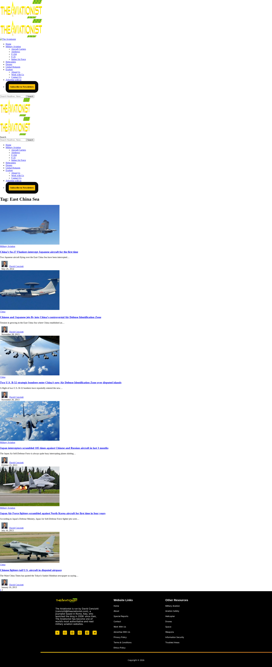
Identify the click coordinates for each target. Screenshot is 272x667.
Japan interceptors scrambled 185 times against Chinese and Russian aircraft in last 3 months (54, 448)
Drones (168, 621)
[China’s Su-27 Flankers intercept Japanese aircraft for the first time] (30, 244)
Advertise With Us (122, 632)
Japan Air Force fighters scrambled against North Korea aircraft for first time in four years (52, 513)
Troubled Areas (172, 642)
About (116, 611)
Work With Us (120, 626)
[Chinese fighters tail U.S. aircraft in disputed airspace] (30, 562)
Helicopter (170, 616)
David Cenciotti (16, 266)
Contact (117, 621)
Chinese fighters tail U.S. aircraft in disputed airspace (31, 570)
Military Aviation (7, 246)
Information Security (174, 637)
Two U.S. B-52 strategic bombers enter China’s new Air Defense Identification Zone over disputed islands (60, 382)
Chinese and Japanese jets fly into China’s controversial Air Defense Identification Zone (50, 317)
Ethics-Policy (120, 647)
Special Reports (121, 616)
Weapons (169, 632)
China (2, 311)
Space (168, 626)
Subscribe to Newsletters (22, 87)
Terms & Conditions (122, 642)
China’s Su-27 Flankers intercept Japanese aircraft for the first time (39, 251)
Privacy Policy (120, 637)
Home (116, 606)
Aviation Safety (172, 611)
